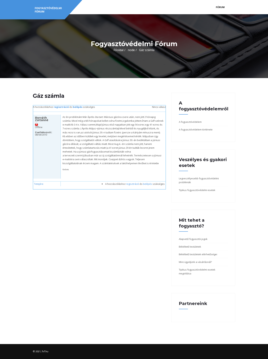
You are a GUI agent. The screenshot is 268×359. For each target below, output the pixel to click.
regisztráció (61, 107)
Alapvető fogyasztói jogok (193, 239)
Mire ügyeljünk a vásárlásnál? (195, 262)
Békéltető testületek (190, 246)
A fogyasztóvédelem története (196, 129)
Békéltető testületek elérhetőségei (198, 254)
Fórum (220, 7)
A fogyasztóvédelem (190, 121)
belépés (77, 107)
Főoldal (118, 50)
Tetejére (38, 184)
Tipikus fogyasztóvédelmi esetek (197, 190)
